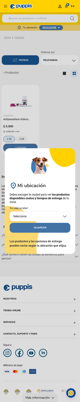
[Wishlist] (60, 6)
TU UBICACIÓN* (19, 208)
